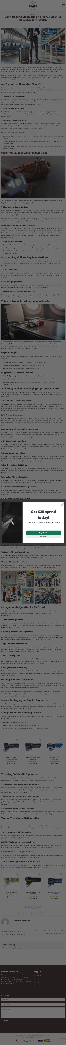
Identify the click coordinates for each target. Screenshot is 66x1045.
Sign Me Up (43, 532)
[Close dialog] (62, 504)
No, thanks (43, 536)
